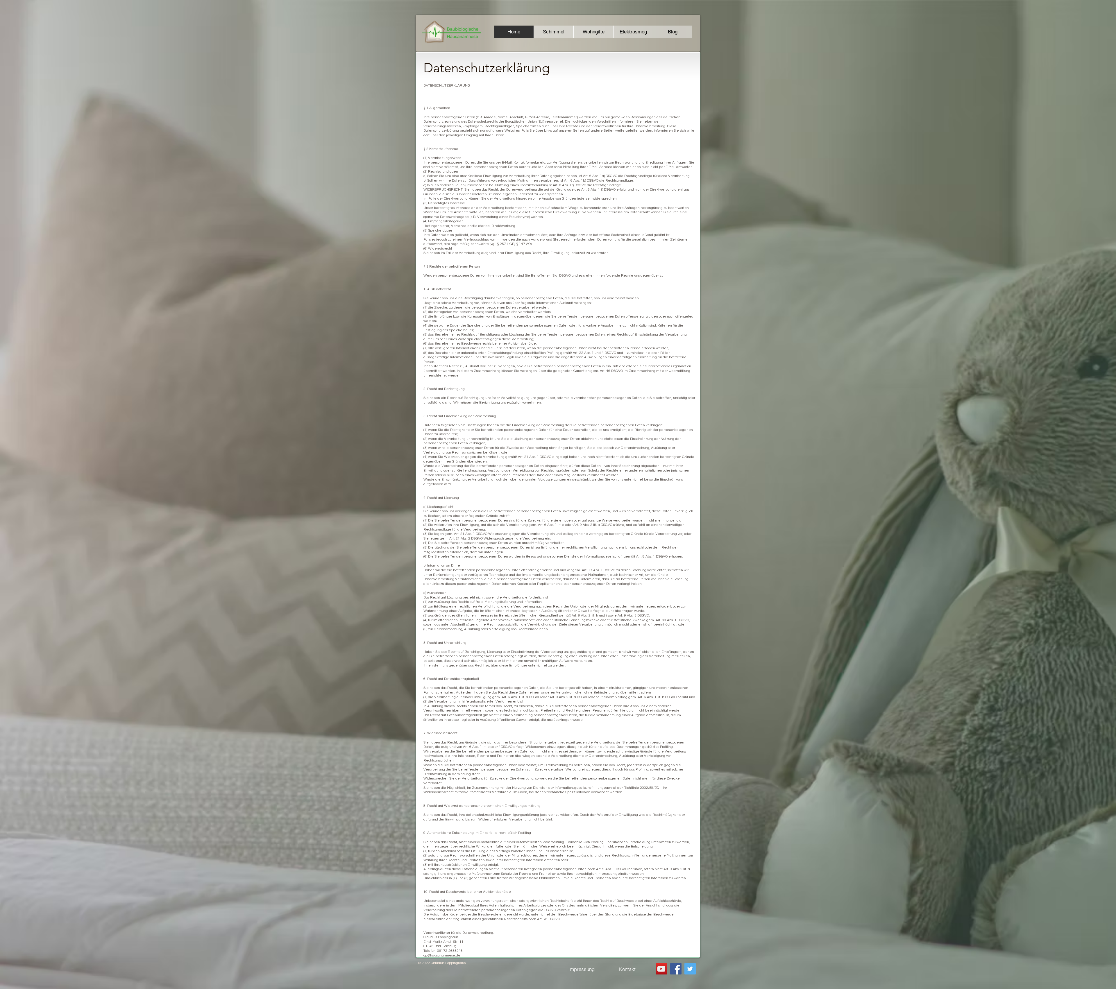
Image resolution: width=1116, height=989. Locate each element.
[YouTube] (661, 968)
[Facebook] (676, 968)
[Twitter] (690, 968)
